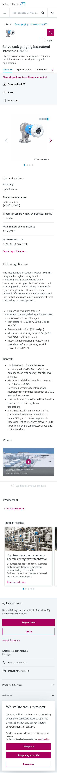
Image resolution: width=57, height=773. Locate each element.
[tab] (9, 70)
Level (8, 24)
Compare (49, 40)
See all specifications (14, 251)
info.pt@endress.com (19, 670)
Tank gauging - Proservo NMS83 (31, 24)
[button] (28, 622)
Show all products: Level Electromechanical (25, 77)
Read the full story (16, 581)
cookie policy (43, 739)
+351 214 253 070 (17, 662)
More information (11, 640)
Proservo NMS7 (15, 508)
